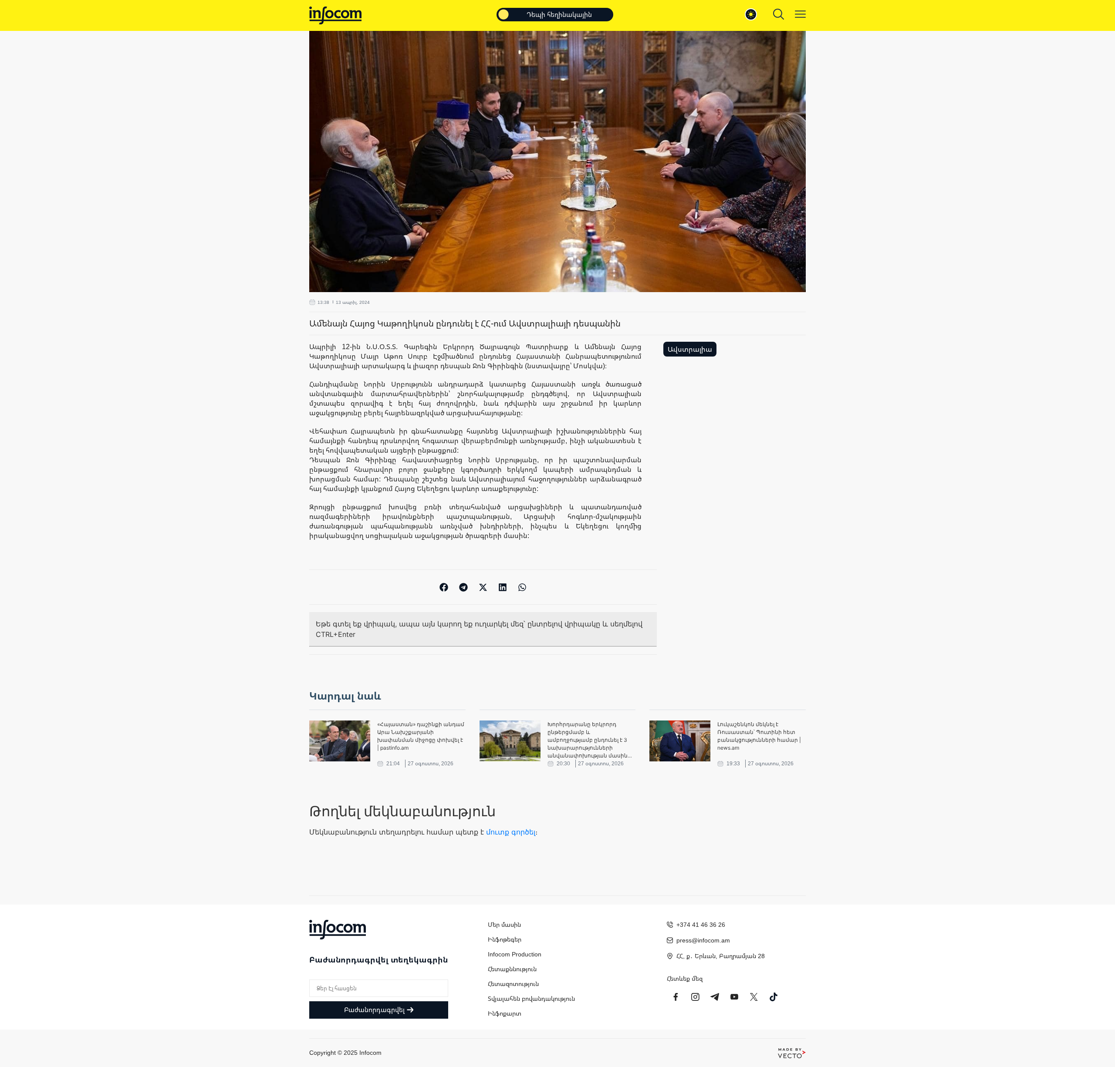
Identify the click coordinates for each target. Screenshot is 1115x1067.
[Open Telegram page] (714, 997)
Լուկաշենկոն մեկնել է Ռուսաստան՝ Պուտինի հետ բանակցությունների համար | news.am (759, 736)
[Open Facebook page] (675, 997)
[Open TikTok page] (773, 997)
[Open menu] (800, 14)
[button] (444, 587)
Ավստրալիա (690, 349)
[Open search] (778, 14)
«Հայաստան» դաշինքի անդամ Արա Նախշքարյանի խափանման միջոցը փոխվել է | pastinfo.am (420, 736)
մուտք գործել (510, 832)
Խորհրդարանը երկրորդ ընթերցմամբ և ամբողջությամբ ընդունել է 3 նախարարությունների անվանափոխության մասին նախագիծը (587, 740)
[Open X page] (754, 997)
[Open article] (339, 740)
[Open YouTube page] (734, 997)
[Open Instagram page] (695, 997)
